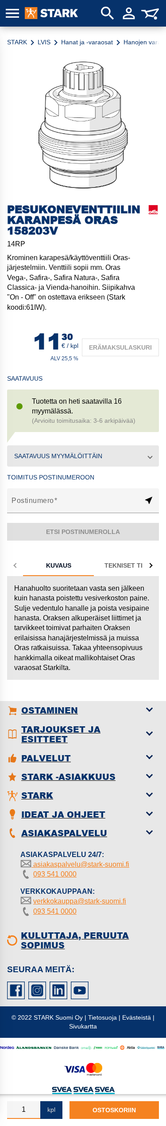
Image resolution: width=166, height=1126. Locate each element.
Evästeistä (136, 1017)
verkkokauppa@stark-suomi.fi (79, 901)
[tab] (58, 565)
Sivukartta (83, 1026)
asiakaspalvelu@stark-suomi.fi (80, 864)
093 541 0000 (55, 874)
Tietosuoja (102, 1017)
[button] (83, 456)
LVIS (44, 42)
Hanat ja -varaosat (87, 42)
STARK (17, 42)
